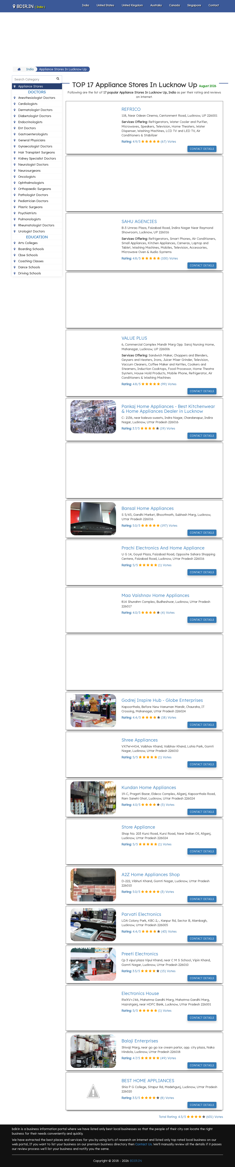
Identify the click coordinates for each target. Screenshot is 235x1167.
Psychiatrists (27, 213)
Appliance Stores (30, 86)
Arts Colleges (27, 243)
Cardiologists (27, 104)
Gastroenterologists (32, 134)
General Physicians (31, 140)
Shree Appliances (140, 740)
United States (105, 5)
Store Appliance (138, 827)
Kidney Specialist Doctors (36, 158)
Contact (214, 5)
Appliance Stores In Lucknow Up (63, 69)
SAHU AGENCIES (139, 221)
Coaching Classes (30, 261)
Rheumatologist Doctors (35, 225)
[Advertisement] (117, 39)
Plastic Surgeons (30, 207)
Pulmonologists (29, 219)
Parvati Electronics (141, 914)
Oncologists (26, 176)
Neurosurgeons (29, 170)
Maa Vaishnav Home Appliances (155, 595)
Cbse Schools (27, 255)
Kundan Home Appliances (149, 787)
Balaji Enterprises (140, 1041)
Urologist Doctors (31, 231)
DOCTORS (37, 92)
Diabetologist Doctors (34, 116)
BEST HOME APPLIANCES (148, 1080)
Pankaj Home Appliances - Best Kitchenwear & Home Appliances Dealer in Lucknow (168, 409)
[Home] (19, 69)
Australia (156, 5)
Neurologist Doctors (32, 164)
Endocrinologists (29, 122)
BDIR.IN (30, 6)
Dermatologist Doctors (35, 110)
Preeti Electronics (140, 953)
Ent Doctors (26, 128)
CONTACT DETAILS (202, 149)
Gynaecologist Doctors (34, 146)
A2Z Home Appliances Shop (151, 874)
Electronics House (140, 993)
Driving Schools (29, 273)
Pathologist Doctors (32, 195)
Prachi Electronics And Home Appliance (163, 548)
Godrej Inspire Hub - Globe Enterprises (162, 700)
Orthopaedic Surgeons (34, 189)
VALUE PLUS (134, 338)
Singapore (194, 5)
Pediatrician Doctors (32, 201)
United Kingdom (132, 5)
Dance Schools (28, 267)
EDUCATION (37, 237)
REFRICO (131, 109)
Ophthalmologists (30, 183)
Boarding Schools (30, 249)
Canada (174, 5)
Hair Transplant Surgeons (36, 152)
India (85, 5)
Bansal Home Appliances (148, 508)
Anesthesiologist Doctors (36, 98)
